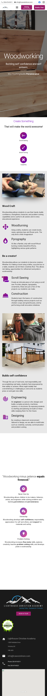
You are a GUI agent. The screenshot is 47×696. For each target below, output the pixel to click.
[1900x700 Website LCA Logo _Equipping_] (23, 602)
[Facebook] (39, 2)
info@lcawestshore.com (19, 656)
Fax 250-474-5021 (13, 665)
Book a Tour (39, 7)
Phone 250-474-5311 (14, 661)
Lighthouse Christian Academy (22, 638)
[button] (17, 7)
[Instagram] (44, 2)
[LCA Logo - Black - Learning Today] (5, 7)
